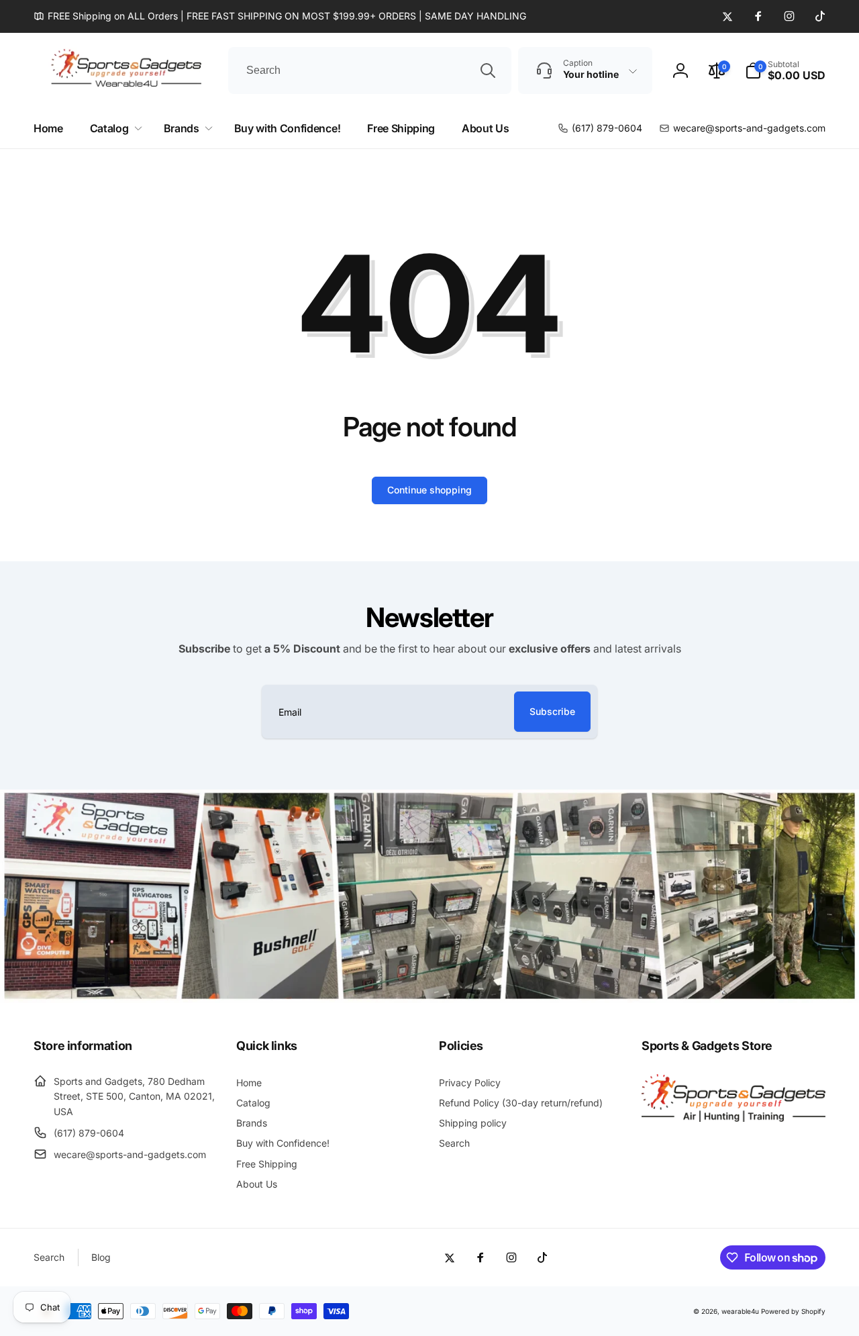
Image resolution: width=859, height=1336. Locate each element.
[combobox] (369, 70)
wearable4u (740, 1311)
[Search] (487, 70)
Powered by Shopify (793, 1311)
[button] (785, 70)
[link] (280, 16)
